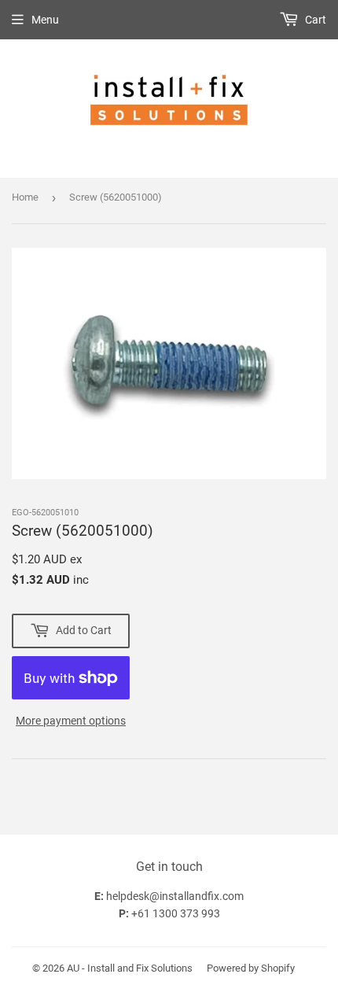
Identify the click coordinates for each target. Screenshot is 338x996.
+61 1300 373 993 (175, 913)
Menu (45, 19)
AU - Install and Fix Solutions (130, 968)
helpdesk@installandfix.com (175, 896)
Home (25, 197)
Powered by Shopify (251, 968)
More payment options (71, 720)
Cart (314, 19)
